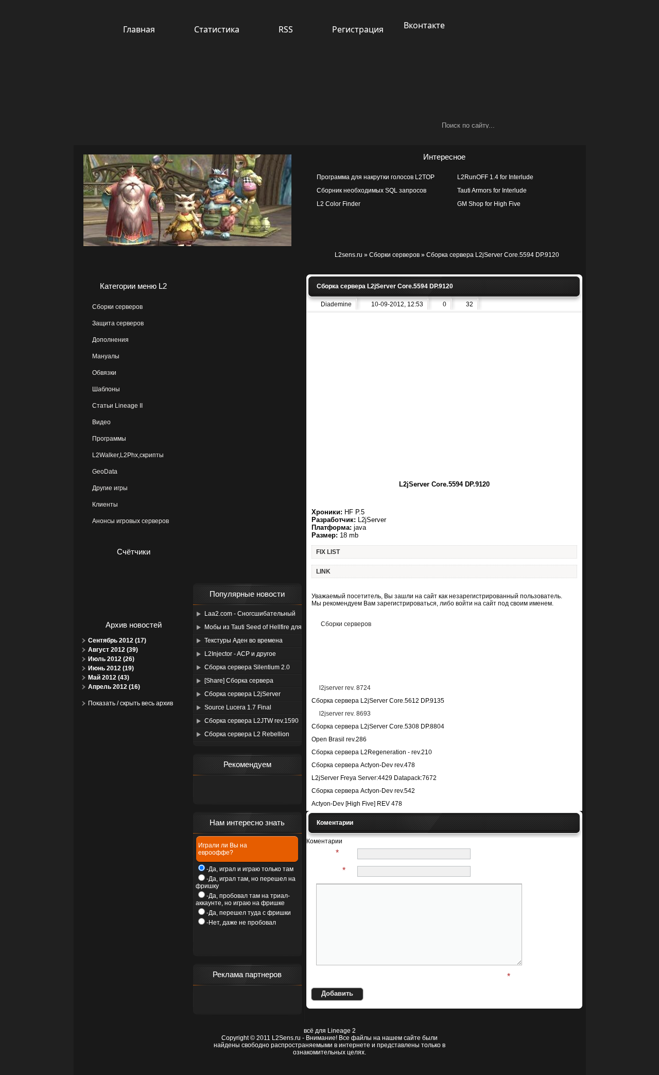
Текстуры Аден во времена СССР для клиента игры (243, 642)
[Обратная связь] (357, 53)
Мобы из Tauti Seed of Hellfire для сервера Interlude (253, 628)
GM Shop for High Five (489, 203)
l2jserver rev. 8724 (345, 687)
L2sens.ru (348, 254)
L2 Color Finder (338, 203)
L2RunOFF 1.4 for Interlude (495, 177)
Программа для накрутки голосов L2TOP (376, 177)
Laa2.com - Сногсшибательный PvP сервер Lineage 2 (250, 615)
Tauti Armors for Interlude (492, 190)
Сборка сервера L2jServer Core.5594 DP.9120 (242, 695)
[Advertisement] (247, 428)
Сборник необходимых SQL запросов (371, 190)
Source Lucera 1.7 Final (237, 707)
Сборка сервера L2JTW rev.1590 (251, 720)
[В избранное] (304, 53)
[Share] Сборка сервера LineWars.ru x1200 (238, 682)
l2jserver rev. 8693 (345, 713)
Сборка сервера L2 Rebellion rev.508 (246, 736)
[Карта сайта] (330, 53)
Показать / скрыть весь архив (130, 703)
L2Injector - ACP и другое (240, 653)
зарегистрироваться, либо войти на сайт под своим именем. (465, 603)
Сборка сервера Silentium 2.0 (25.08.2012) (247, 669)
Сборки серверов (394, 254)
